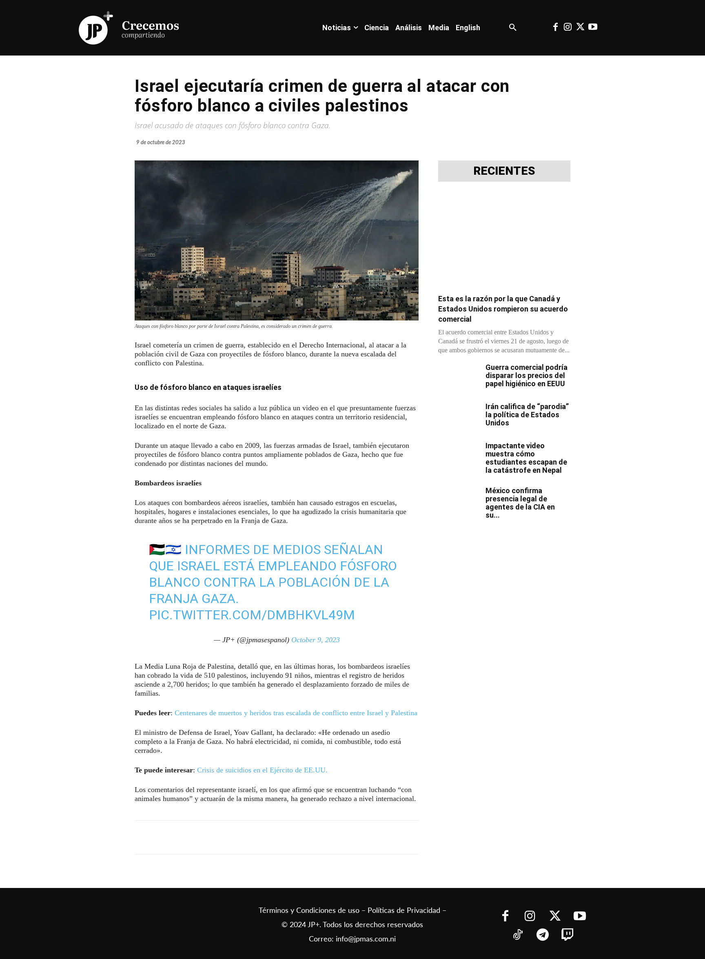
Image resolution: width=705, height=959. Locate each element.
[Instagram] (568, 27)
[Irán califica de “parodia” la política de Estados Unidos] (458, 417)
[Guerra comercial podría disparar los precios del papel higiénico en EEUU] (458, 377)
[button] (513, 28)
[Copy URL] (315, 837)
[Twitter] (580, 27)
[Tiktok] (517, 935)
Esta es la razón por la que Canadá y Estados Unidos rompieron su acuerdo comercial (503, 308)
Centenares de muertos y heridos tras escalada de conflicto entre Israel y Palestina (296, 713)
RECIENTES (504, 171)
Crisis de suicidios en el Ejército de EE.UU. (262, 770)
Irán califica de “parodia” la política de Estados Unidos (527, 414)
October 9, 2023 (315, 640)
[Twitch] (567, 935)
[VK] (277, 837)
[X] (221, 837)
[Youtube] (592, 27)
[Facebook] (555, 27)
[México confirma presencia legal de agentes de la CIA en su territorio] (458, 501)
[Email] (296, 837)
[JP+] (129, 27)
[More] (334, 837)
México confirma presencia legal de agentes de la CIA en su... (520, 502)
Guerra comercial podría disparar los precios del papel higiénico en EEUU (527, 375)
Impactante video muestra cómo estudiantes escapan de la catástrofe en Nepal (526, 457)
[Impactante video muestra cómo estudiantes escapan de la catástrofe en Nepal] (458, 456)
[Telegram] (240, 837)
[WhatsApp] (259, 837)
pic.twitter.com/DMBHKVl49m (252, 615)
